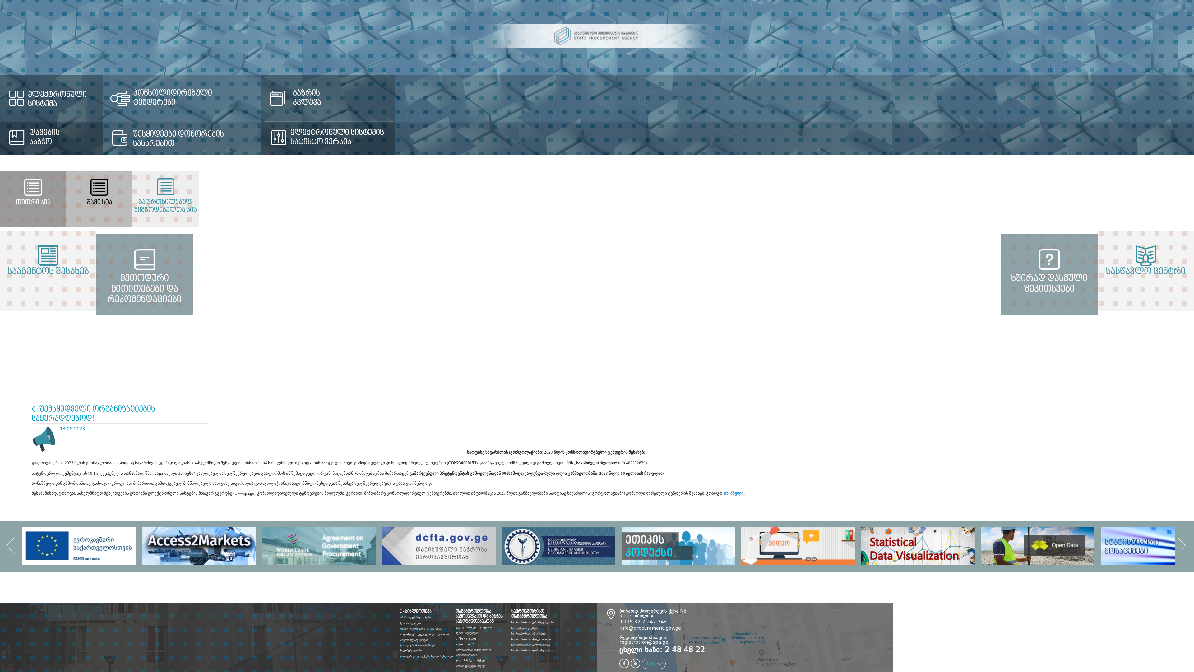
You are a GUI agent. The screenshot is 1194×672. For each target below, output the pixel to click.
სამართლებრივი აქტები (415, 617)
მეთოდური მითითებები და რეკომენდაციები (298, 359)
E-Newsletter (466, 638)
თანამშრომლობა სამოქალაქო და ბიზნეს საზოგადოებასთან (479, 616)
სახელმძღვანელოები (414, 640)
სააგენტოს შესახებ (298, 272)
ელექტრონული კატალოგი (474, 627)
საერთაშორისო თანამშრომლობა (529, 614)
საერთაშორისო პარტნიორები (530, 644)
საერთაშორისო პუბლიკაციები (531, 639)
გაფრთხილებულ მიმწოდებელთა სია (994, 206)
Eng (651, 663)
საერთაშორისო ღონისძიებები (530, 650)
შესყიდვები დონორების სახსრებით (370, 139)
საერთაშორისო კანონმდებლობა (532, 622)
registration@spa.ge (643, 642)
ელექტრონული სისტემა (73, 95)
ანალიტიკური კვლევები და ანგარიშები (425, 634)
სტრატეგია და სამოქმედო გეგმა (421, 628)
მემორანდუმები (410, 623)
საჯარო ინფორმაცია (469, 644)
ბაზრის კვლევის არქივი (470, 666)
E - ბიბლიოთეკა (416, 611)
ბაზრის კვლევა (800, 98)
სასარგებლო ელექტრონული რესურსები (427, 656)
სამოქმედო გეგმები (524, 628)
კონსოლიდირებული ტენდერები (386, 93)
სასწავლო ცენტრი (896, 272)
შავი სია (596, 203)
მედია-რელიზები (467, 633)
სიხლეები (33, 409)
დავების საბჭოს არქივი (470, 660)
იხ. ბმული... (735, 493)
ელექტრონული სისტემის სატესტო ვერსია (826, 137)
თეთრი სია (198, 203)
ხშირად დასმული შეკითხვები (895, 359)
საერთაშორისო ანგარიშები (528, 633)
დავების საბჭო (44, 137)
